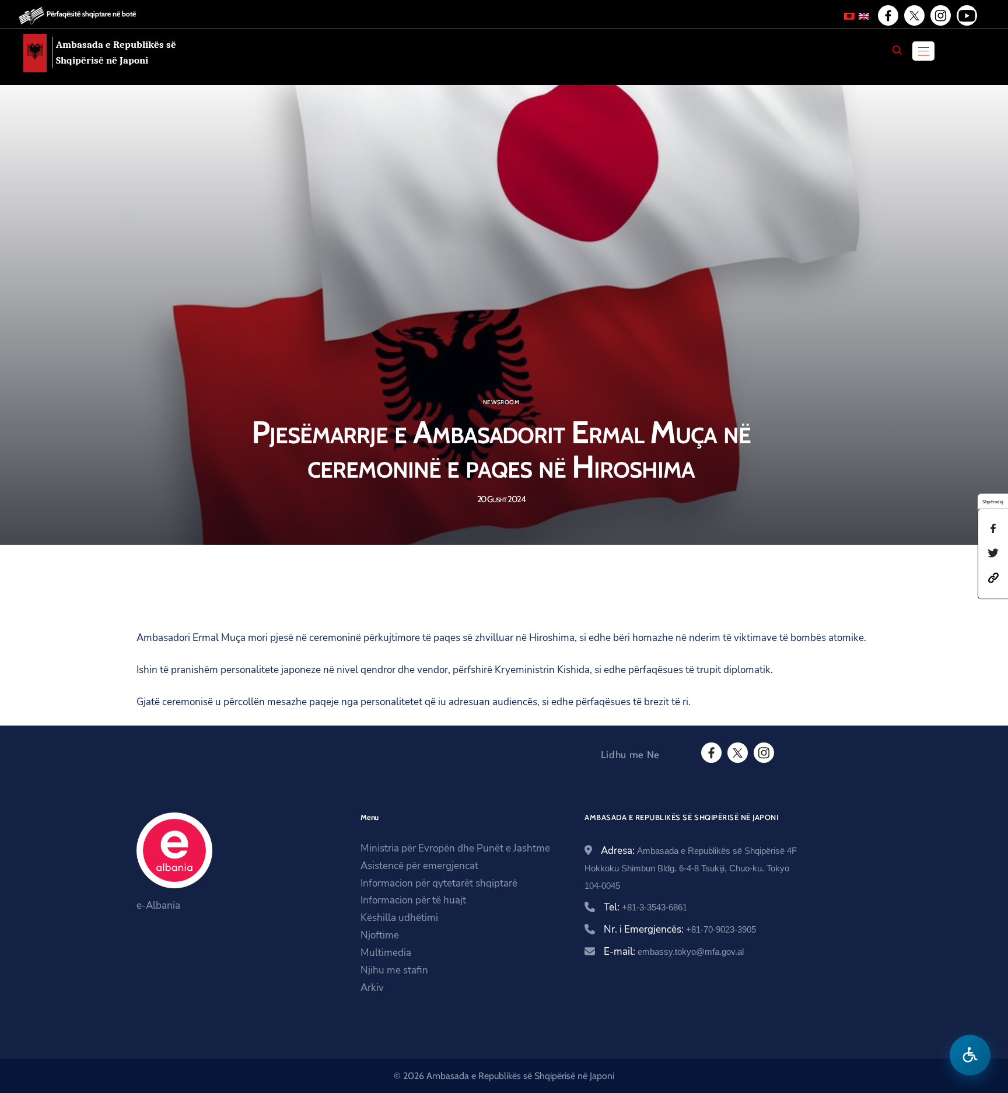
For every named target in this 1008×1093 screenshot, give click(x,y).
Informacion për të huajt (413, 900)
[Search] (897, 50)
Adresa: (690, 867)
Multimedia (385, 952)
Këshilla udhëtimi (399, 917)
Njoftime (379, 935)
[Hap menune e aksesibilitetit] (970, 1055)
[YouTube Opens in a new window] (966, 16)
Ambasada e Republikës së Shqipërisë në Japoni (116, 52)
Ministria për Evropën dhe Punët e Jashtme (455, 848)
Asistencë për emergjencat (419, 866)
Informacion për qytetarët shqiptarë (438, 883)
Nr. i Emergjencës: (680, 929)
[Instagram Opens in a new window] (939, 16)
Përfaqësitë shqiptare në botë (91, 13)
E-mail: (674, 951)
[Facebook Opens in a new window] (887, 16)
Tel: (645, 907)
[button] (993, 576)
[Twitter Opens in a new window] (913, 16)
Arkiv (372, 987)
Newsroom (501, 402)
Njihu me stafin (394, 970)
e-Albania (158, 905)
